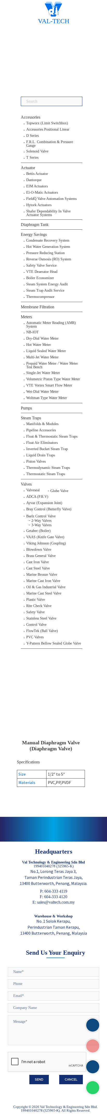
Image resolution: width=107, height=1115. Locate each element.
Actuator (28, 168)
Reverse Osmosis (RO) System (48, 259)
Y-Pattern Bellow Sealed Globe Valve (53, 643)
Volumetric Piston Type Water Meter (53, 379)
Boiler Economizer (40, 278)
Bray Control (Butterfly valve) (48, 509)
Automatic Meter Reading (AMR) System (51, 324)
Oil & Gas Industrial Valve (45, 587)
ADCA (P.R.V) (37, 497)
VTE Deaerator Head (41, 272)
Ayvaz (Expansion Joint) (44, 503)
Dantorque (34, 180)
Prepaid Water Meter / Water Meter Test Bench (52, 365)
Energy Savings (34, 234)
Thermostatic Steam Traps (45, 474)
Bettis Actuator (37, 174)
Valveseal (33, 490)
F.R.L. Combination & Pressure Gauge (49, 144)
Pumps (26, 408)
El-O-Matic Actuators (42, 192)
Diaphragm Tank (35, 224)
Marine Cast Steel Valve (43, 593)
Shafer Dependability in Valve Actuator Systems (48, 213)
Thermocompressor (40, 297)
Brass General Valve (41, 556)
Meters (26, 317)
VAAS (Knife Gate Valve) (45, 537)
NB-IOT (32, 332)
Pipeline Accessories (41, 430)
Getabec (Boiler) (38, 531)
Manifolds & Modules (42, 424)
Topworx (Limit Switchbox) (47, 123)
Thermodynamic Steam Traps (48, 468)
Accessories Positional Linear (47, 129)
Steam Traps (31, 418)
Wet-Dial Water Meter (42, 392)
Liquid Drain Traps (40, 455)
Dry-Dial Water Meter (42, 338)
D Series (32, 136)
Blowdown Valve (38, 550)
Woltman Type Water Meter (46, 398)
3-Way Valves (41, 525)
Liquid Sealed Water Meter (46, 351)
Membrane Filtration (37, 307)
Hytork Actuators (38, 205)
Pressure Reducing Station (45, 253)
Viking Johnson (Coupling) (46, 543)
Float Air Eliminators (42, 443)
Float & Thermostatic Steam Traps (51, 436)
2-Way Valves (41, 521)
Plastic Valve (35, 600)
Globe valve (59, 491)
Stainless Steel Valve (41, 618)
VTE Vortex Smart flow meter (49, 385)
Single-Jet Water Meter (43, 373)
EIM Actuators (37, 186)
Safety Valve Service (41, 265)
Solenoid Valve (37, 151)
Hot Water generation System (48, 247)
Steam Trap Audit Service (45, 290)
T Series (32, 158)
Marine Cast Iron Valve (43, 581)
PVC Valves (35, 637)
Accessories (30, 117)
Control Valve (36, 625)
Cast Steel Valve (38, 568)
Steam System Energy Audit (47, 284)
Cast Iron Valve (37, 562)
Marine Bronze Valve (41, 575)
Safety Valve (35, 612)
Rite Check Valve (38, 606)
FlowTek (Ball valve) (42, 631)
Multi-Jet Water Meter (42, 357)
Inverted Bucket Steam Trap (47, 449)
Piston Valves (36, 461)
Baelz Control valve (41, 516)
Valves (26, 484)
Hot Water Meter (38, 345)
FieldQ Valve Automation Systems (51, 199)
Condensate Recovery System (47, 240)
